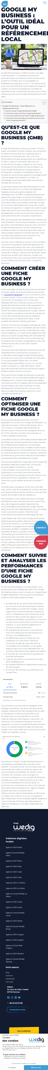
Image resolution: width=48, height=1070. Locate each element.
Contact (41, 527)
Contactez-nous (17, 1009)
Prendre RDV (41, 542)
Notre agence (12, 967)
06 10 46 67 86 (16, 1003)
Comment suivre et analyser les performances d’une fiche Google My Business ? (25, 119)
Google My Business (13, 295)
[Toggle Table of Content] (43, 103)
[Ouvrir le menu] (44, 3)
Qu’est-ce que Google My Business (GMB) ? (22, 111)
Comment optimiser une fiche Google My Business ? (25, 116)
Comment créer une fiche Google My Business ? (23, 113)
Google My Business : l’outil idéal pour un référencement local (18, 107)
